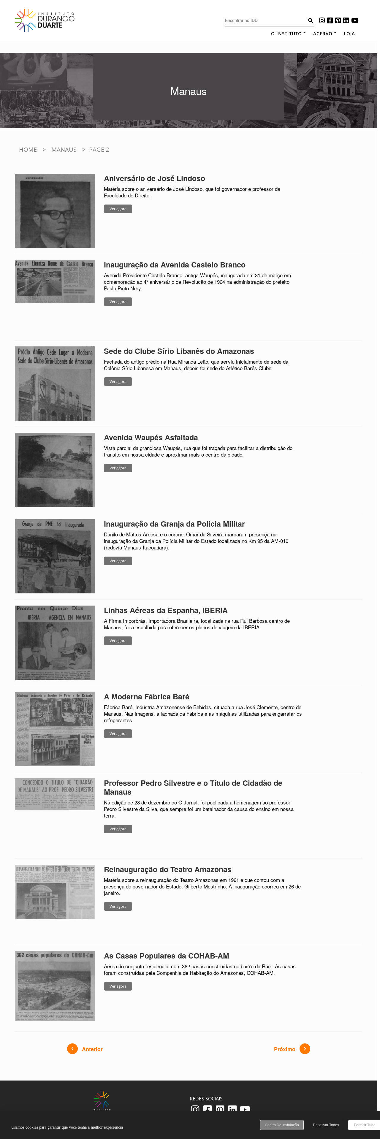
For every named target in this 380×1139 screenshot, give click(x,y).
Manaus (64, 149)
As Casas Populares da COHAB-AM (166, 955)
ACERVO (322, 34)
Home (28, 149)
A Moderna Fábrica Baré (146, 696)
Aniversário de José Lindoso (154, 178)
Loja (349, 34)
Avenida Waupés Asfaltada (151, 437)
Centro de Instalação (282, 1125)
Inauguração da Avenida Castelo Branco (175, 264)
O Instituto (286, 34)
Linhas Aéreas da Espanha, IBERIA (166, 610)
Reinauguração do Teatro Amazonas (168, 869)
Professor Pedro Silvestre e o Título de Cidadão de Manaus (193, 787)
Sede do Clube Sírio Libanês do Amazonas (179, 351)
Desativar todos (326, 1125)
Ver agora (118, 208)
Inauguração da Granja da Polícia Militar (174, 523)
